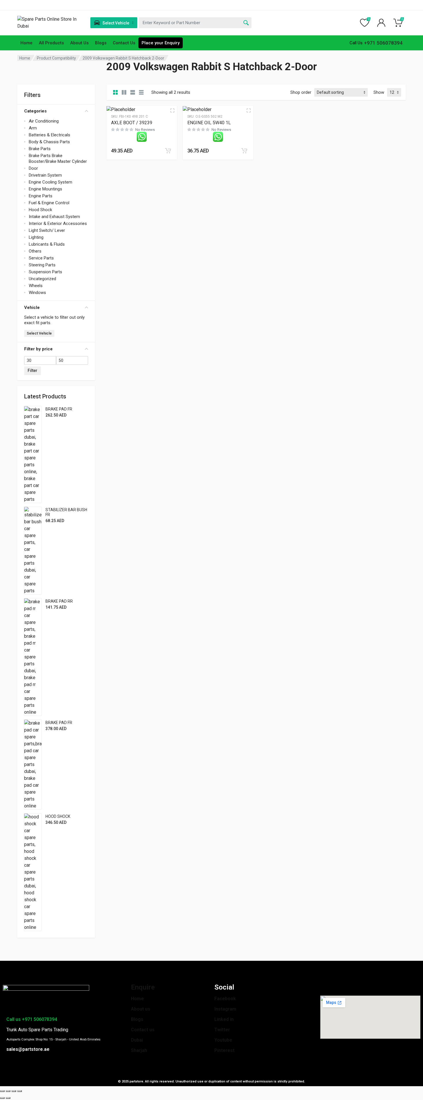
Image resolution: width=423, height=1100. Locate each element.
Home (26, 42)
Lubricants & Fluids (47, 244)
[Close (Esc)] (2, 1091)
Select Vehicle (39, 333)
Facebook (225, 998)
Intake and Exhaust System (54, 216)
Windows (37, 292)
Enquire (143, 987)
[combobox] (195, 22)
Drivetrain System (45, 175)
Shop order (300, 92)
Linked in (224, 1019)
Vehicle (32, 307)
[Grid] (115, 92)
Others (35, 251)
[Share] (8, 1091)
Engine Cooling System (50, 182)
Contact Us (124, 42)
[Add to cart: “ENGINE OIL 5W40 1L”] (244, 151)
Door (33, 168)
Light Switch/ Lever (47, 230)
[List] (132, 92)
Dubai (137, 1040)
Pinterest (224, 1050)
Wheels (36, 285)
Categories (35, 111)
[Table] (141, 92)
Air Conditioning (44, 121)
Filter (32, 370)
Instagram (225, 1009)
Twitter (222, 1029)
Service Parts (41, 258)
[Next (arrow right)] (8, 1098)
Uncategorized (42, 278)
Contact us (143, 1029)
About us (140, 1009)
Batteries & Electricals (49, 135)
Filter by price (38, 349)
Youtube (223, 1040)
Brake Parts (40, 148)
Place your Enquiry (161, 42)
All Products (51, 42)
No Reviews (145, 129)
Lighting (36, 237)
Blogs (100, 42)
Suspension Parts (45, 271)
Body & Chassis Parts (49, 141)
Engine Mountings (45, 189)
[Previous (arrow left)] (2, 1098)
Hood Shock (40, 209)
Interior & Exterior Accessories (58, 223)
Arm (33, 128)
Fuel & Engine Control (49, 202)
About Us (79, 42)
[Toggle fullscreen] (14, 1091)
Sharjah (139, 1050)
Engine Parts (40, 195)
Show (379, 92)
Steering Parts (42, 265)
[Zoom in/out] (19, 1091)
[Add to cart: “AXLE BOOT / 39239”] (168, 151)
